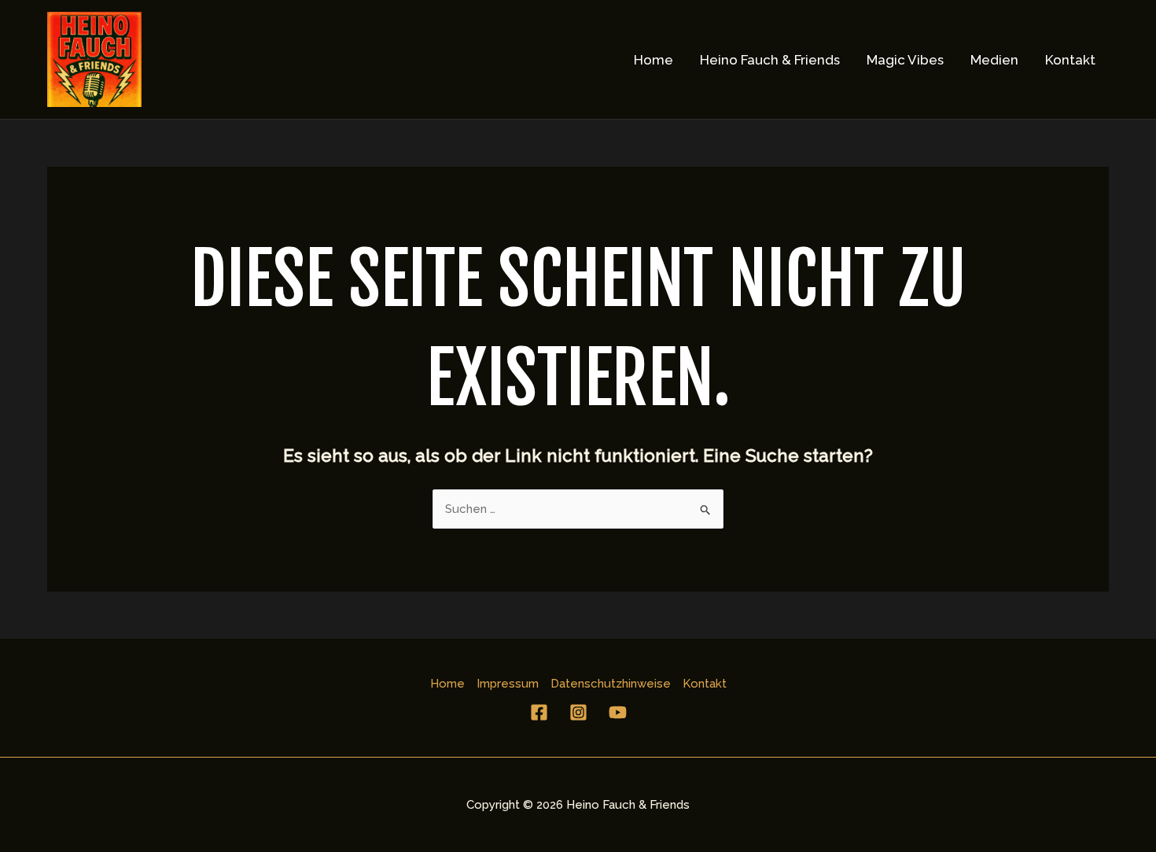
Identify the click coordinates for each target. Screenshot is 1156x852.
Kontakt (1070, 60)
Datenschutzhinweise (610, 684)
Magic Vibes (905, 60)
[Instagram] (578, 712)
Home (653, 60)
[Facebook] (539, 712)
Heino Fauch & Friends (770, 60)
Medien (994, 60)
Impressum (508, 684)
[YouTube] (618, 712)
